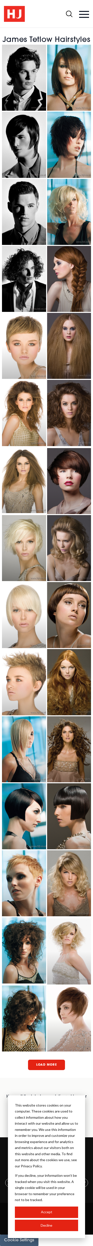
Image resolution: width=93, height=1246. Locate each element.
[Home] (14, 14)
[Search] (69, 14)
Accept (46, 1212)
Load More (46, 1064)
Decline (46, 1225)
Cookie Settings (19, 1240)
